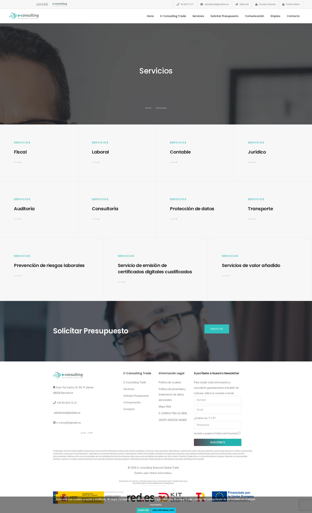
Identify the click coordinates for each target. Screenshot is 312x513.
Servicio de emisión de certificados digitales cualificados (155, 268)
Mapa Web (165, 406)
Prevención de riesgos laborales (49, 265)
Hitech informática (161, 473)
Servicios (198, 16)
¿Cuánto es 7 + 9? (205, 418)
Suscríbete (217, 442)
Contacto (293, 16)
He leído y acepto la (216, 433)
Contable (180, 152)
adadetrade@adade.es (217, 4)
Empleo (275, 16)
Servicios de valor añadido (251, 265)
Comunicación (254, 16)
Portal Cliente (293, 4)
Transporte (260, 209)
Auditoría (24, 209)
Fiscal (20, 152)
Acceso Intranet (267, 4)
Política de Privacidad (226, 433)
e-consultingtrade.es (69, 422)
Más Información (163, 510)
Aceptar (143, 510)
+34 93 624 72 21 (67, 402)
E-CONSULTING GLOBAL (173, 413)
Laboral (100, 152)
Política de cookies (170, 382)
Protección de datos (192, 209)
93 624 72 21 (187, 4)
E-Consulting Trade (173, 16)
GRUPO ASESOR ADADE (173, 420)
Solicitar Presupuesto (225, 16)
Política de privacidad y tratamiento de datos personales (172, 394)
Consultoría (105, 209)
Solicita (217, 329)
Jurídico (257, 152)
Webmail (244, 4)
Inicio (150, 16)
